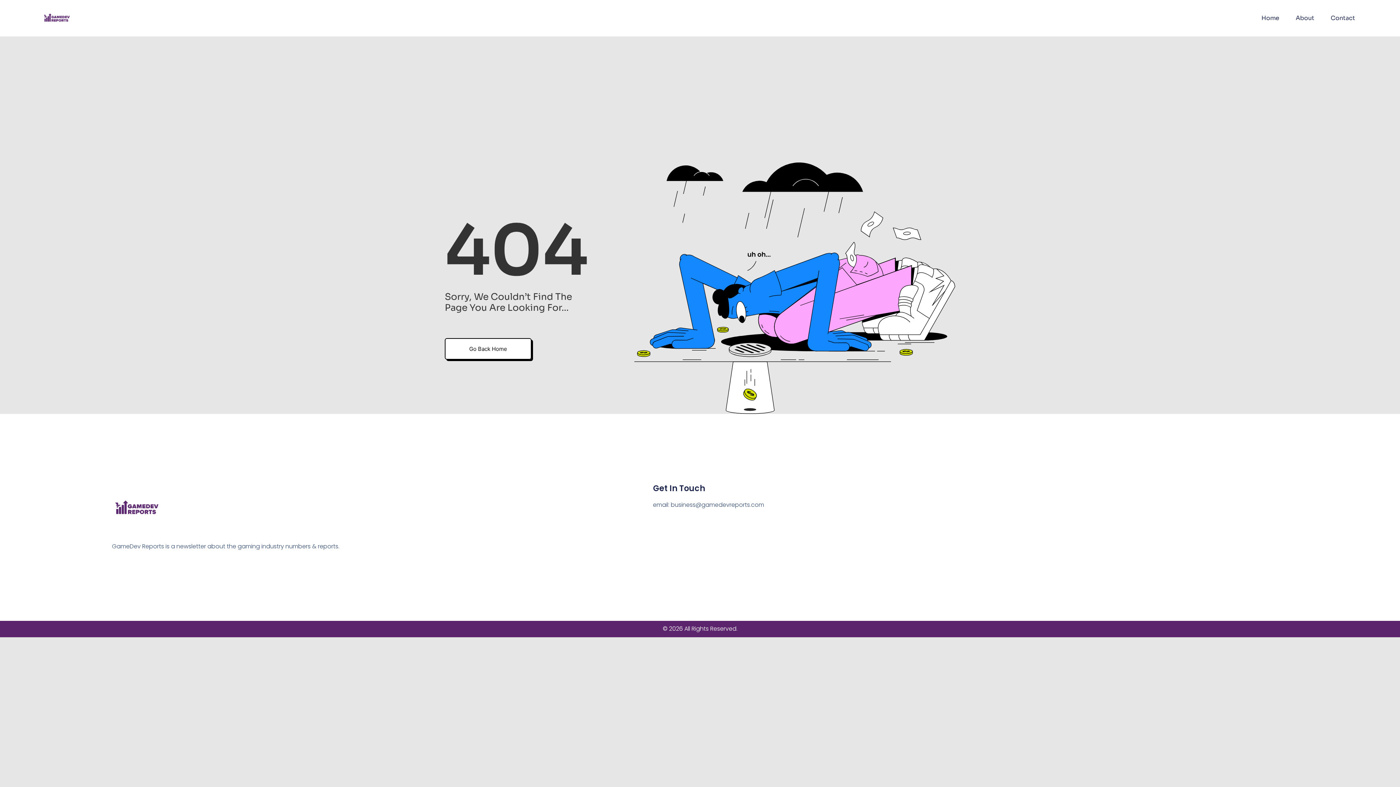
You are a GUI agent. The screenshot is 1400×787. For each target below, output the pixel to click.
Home (1270, 18)
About (1305, 18)
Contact (1343, 18)
